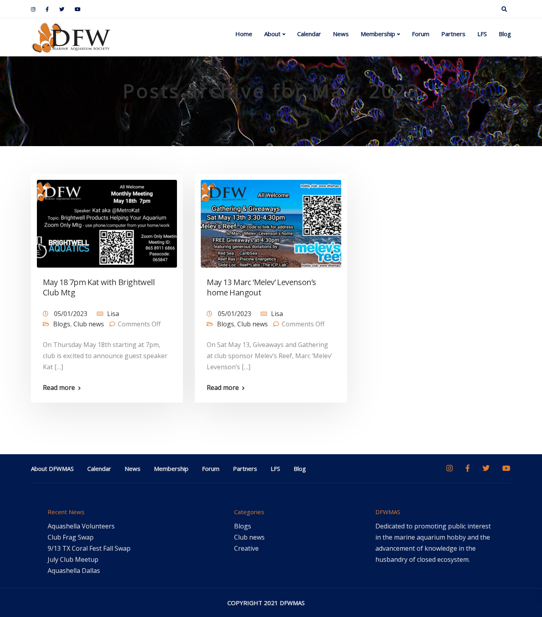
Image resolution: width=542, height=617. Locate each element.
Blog (505, 34)
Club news (88, 324)
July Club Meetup (73, 559)
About (272, 34)
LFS (482, 34)
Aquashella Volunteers (81, 526)
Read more (59, 387)
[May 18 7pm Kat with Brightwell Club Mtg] (107, 220)
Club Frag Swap (71, 537)
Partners (453, 34)
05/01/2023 (71, 313)
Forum (420, 34)
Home (243, 34)
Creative (246, 548)
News (341, 34)
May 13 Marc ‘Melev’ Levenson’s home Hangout (261, 287)
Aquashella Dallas (74, 570)
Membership (378, 34)
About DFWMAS (52, 468)
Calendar (309, 34)
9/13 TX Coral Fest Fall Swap (89, 548)
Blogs (61, 324)
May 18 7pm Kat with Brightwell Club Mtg (98, 287)
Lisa (113, 313)
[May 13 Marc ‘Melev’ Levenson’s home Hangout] (271, 220)
